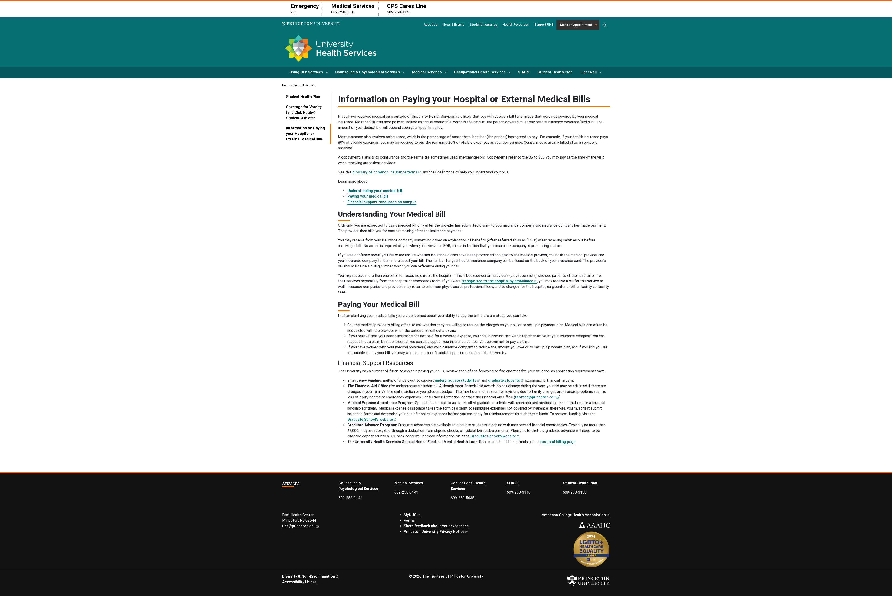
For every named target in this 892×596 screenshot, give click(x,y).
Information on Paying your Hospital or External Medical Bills (308, 133)
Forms (409, 520)
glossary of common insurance (384, 172)
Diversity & (308, 576)
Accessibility (297, 582)
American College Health (574, 515)
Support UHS (544, 24)
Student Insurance (483, 24)
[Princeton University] (311, 24)
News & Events (453, 24)
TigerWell (588, 72)
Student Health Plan (554, 72)
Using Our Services (306, 72)
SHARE (524, 72)
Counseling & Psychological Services (367, 72)
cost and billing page (557, 442)
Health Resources (516, 24)
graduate (504, 380)
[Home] (330, 50)
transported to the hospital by (497, 281)
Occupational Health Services (480, 72)
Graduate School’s (370, 419)
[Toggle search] (604, 25)
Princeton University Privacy (434, 531)
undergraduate (455, 380)
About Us (430, 24)
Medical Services (427, 72)
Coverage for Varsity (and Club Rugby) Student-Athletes (304, 112)
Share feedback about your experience (436, 526)
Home (286, 85)
